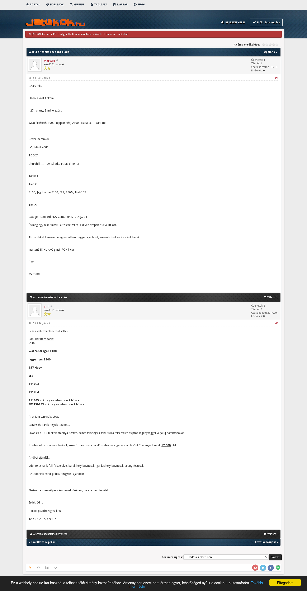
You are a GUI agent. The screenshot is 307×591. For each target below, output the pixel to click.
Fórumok (56, 4)
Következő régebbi (43, 542)
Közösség (59, 34)
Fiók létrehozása (268, 22)
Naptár (122, 4)
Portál (34, 4)
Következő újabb (265, 542)
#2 (276, 323)
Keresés (78, 4)
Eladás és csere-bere (79, 34)
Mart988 (49, 60)
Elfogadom (285, 582)
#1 (276, 77)
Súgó (141, 4)
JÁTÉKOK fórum (40, 34)
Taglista (100, 4)
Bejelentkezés (235, 22)
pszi (46, 306)
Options (269, 51)
